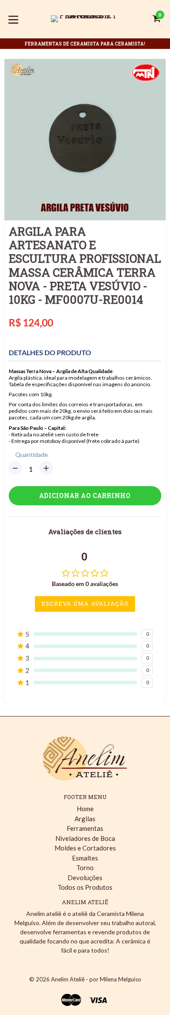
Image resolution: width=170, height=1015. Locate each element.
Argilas (85, 819)
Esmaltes (85, 858)
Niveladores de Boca (85, 838)
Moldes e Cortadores (85, 848)
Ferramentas (85, 828)
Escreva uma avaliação (85, 603)
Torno (85, 867)
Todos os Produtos (85, 887)
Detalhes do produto (50, 352)
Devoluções (85, 877)
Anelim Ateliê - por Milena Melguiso (96, 979)
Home (85, 809)
